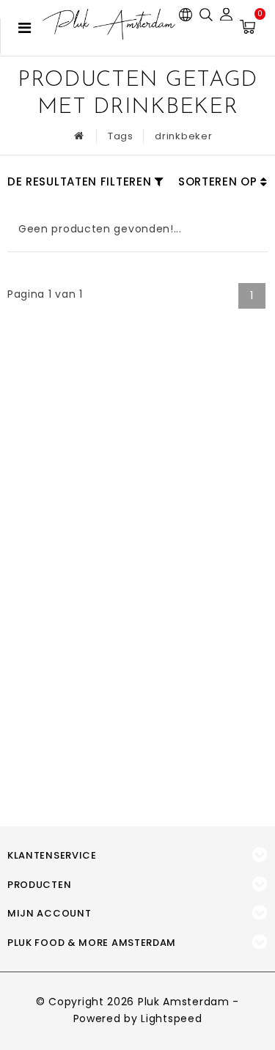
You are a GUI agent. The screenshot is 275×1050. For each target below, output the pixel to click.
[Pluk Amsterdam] (109, 24)
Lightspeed (171, 1018)
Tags (120, 136)
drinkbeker (183, 136)
